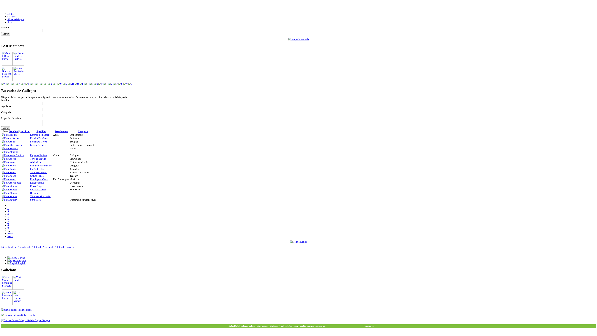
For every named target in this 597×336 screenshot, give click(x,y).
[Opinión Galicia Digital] (18, 315)
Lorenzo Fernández (39, 134)
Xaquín (13, 134)
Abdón (12, 141)
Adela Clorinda (16, 155)
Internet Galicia (8, 247)
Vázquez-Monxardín (40, 196)
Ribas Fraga (36, 186)
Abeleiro (13, 148)
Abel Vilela (35, 162)
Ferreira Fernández (39, 138)
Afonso (13, 186)
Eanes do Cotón (38, 189)
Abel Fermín (15, 145)
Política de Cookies (64, 247)
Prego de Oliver (38, 169)
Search (10, 22)
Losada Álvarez (38, 145)
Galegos (11, 16)
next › (10, 233)
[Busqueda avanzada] (298, 39)
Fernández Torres (38, 141)
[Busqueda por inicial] (3, 84)
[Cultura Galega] (16, 309)
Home (10, 13)
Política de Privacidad (42, 247)
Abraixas (13, 152)
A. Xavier (14, 138)
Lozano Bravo (37, 182)
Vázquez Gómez (38, 172)
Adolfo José (15, 182)
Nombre (5, 27)
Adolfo (12, 158)
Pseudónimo (61, 131)
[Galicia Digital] (298, 241)
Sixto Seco (35, 199)
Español (22, 260)
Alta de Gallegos (15, 19)
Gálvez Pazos (37, 176)
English (21, 263)
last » (10, 236)
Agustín (13, 199)
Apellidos (6, 106)
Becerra (34, 193)
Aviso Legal (24, 247)
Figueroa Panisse (38, 155)
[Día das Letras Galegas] (25, 320)
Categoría (6, 112)
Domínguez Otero (39, 179)
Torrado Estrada (38, 158)
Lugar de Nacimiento (11, 118)
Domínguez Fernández (41, 165)
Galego (21, 257)
